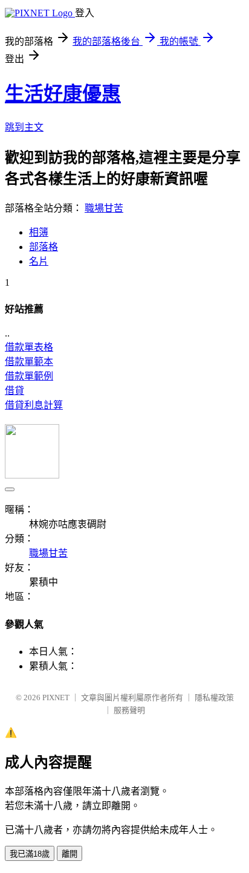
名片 (38, 261)
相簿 (38, 232)
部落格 (43, 247)
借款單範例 (29, 376)
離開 (69, 854)
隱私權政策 (214, 697)
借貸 (14, 390)
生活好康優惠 (63, 94)
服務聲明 (129, 710)
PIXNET (56, 697)
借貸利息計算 (34, 405)
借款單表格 (29, 347)
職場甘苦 (104, 208)
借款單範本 (29, 361)
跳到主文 (24, 127)
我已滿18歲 (30, 854)
